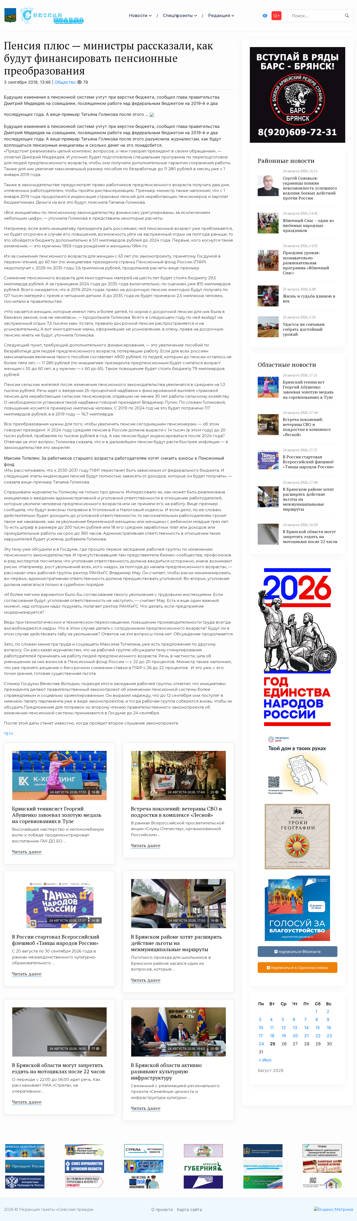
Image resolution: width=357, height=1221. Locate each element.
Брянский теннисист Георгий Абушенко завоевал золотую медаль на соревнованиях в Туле (56, 815)
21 (306, 1035)
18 (272, 1035)
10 (261, 1027)
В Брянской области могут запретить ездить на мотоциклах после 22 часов (58, 1068)
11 (272, 1027)
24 (261, 1043)
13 (295, 1027)
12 (283, 1027)
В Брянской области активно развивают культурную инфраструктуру (166, 1071)
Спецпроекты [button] (178, 15)
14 (306, 1027)
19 (283, 1035)
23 (329, 1035)
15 (317, 1027)
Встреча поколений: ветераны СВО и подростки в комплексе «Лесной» (176, 811)
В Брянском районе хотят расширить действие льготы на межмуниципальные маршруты (176, 943)
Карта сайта (189, 1209)
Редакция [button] (219, 15)
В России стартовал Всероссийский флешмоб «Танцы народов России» (55, 939)
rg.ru (8, 733)
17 (261, 1035)
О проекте (162, 1209)
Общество (65, 82)
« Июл (265, 1060)
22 (318, 1035)
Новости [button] (138, 15)
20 (295, 1035)
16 (329, 1027)
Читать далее (27, 851)
